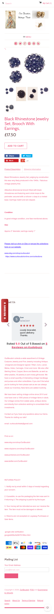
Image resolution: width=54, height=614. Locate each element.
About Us (16, 600)
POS (32, 589)
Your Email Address (12, 565)
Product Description (12, 169)
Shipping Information (32, 169)
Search (7, 600)
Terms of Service (28, 600)
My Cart (47, 3)
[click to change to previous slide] (8, 325)
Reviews (4, 310)
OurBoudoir (24, 589)
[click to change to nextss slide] (46, 325)
